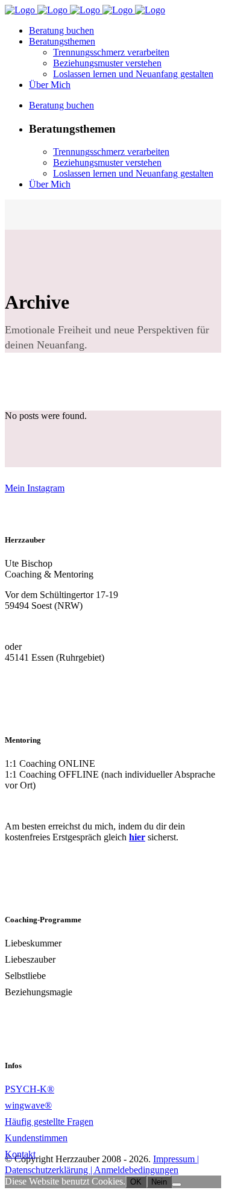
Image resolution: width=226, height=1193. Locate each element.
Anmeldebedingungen (136, 1170)
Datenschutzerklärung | (49, 1170)
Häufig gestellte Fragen (49, 1121)
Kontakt (20, 1154)
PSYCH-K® (29, 1089)
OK (136, 1181)
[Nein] (176, 1184)
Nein (159, 1181)
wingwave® (28, 1105)
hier (137, 837)
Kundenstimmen (36, 1138)
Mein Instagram (34, 488)
